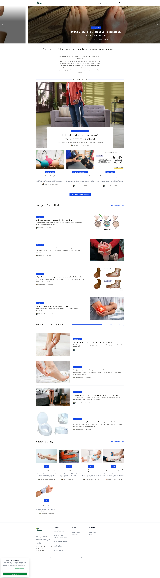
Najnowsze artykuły (58, 3)
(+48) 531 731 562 (41, 548)
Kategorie (92, 527)
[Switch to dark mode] (123, 3)
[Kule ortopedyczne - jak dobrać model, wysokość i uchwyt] (80, 115)
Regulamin (38, 557)
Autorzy (74, 527)
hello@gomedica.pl (41, 550)
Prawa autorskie (44, 557)
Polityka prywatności (52, 557)
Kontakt (59, 557)
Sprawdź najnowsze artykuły (80, 194)
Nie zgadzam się (15, 571)
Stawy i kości (67, 3)
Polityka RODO (65, 557)
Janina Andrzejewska (76, 532)
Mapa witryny (80, 557)
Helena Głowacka (75, 530)
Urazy (73, 3)
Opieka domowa (79, 3)
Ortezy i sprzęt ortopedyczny (102, 3)
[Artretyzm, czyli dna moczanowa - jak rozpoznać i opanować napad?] (80, 24)
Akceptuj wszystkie (15, 574)
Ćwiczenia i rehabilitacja (89, 3)
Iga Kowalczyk (75, 534)
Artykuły (56, 527)
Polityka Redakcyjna (72, 557)
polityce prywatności (19, 568)
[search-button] (119, 3)
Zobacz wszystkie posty (117, 205)
